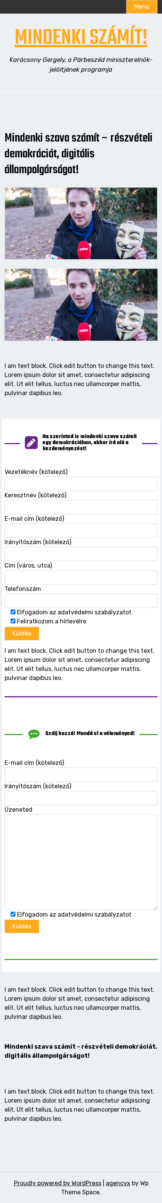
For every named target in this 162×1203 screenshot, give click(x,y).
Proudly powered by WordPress (57, 1183)
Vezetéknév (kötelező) (36, 471)
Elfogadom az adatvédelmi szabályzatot (73, 612)
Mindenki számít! (81, 38)
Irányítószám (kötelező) (38, 542)
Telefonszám (23, 588)
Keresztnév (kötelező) (35, 495)
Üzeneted (18, 809)
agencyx (118, 1183)
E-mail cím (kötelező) (34, 518)
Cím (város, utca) (28, 565)
